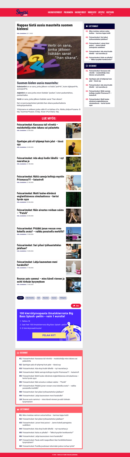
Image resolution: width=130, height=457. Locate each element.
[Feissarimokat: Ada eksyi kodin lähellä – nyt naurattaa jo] (73, 164)
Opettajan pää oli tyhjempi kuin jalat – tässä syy (40, 143)
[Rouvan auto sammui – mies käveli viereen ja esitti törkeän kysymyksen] (73, 284)
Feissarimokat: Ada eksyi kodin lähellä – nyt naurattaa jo (40, 160)
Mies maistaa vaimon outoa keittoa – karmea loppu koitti (45, 415)
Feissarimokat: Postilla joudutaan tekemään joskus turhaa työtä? (49, 446)
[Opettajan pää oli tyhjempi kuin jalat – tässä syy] (73, 147)
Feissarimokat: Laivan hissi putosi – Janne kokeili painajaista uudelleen (47, 424)
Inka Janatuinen (21, 33)
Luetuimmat (24, 409)
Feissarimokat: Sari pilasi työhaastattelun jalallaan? (39, 247)
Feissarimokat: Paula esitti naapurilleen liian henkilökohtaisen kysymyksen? (47, 441)
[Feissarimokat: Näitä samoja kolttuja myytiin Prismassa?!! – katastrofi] (73, 182)
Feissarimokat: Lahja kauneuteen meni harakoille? (37, 263)
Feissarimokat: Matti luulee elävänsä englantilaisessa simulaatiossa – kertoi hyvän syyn (38, 196)
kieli (38, 298)
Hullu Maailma (30, 298)
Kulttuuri (110, 12)
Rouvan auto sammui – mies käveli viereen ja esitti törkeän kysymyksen (40, 280)
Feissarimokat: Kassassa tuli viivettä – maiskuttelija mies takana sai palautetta (38, 126)
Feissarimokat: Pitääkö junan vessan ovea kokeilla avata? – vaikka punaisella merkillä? (40, 230)
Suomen (54, 298)
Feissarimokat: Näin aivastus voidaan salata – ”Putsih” (40, 211)
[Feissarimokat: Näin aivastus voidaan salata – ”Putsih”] (73, 216)
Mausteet (45, 298)
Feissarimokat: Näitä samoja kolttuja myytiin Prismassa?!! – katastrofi (40, 178)
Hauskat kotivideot (55, 12)
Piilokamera (68, 12)
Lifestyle (101, 12)
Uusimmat (24, 353)
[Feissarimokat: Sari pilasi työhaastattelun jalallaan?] (73, 251)
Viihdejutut (92, 12)
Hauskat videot (80, 12)
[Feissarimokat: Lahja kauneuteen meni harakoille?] (73, 267)
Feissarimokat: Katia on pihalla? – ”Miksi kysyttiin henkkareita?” (48, 432)
